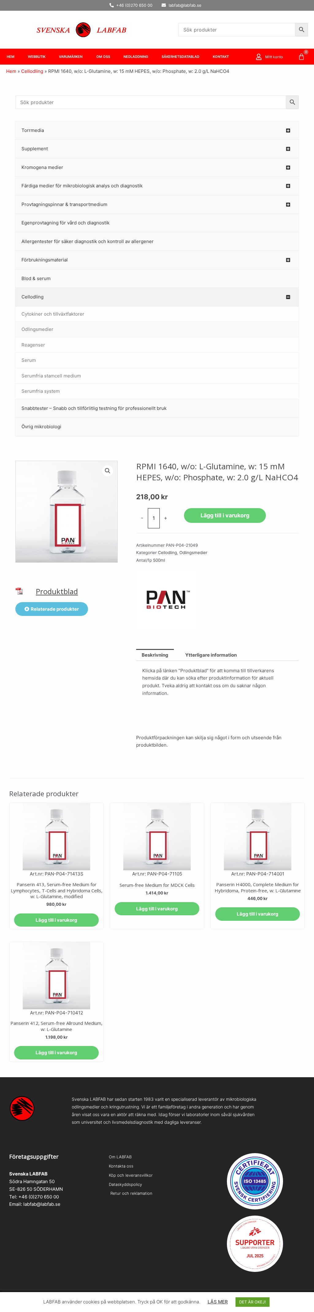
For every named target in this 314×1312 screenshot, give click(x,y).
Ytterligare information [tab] (211, 655)
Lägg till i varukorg (225, 515)
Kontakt (221, 56)
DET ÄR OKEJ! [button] (252, 1301)
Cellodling (32, 71)
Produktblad (57, 591)
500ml (159, 560)
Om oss (103, 56)
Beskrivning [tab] (155, 655)
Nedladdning (136, 56)
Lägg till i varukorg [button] (56, 920)
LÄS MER (218, 1302)
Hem (10, 56)
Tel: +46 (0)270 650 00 (34, 1197)
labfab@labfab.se (41, 1204)
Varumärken (70, 56)
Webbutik (36, 56)
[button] (107, 470)
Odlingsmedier (193, 552)
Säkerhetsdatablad (180, 56)
